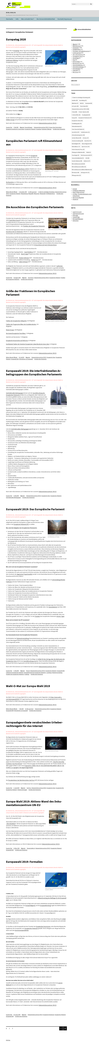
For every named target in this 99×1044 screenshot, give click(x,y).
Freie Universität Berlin (78, 129)
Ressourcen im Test (77, 63)
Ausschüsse (31, 277)
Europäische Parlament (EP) (21, 524)
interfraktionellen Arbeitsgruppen (20, 429)
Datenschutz (76, 220)
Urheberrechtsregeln (22, 790)
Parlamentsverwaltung (23, 638)
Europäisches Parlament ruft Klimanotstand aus (34, 142)
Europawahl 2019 (15, 359)
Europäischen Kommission (43, 926)
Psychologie (75, 155)
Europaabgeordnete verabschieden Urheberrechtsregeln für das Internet (34, 724)
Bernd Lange (24, 254)
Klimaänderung (24, 193)
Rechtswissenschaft (86, 155)
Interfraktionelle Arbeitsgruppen (14, 393)
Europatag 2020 (16, 39)
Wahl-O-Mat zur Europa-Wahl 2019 (28, 686)
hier (19, 114)
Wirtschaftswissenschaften (79, 167)
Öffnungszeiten (76, 175)
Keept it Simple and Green (78, 192)
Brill (82, 103)
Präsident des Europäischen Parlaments (15, 674)
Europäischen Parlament (31, 928)
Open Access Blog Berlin (78, 197)
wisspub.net (75, 199)
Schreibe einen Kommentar (59, 129)
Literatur (86, 138)
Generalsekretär (52, 607)
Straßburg (26, 674)
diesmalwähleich (11, 824)
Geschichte (75, 132)
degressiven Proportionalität (24, 574)
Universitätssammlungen (78, 67)
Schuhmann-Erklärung (12, 60)
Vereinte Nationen (77, 161)
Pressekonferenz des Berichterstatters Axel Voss (21, 780)
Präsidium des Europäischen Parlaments (34, 226)
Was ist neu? (75, 72)
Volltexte (87, 161)
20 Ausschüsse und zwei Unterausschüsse (45, 245)
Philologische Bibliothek (78, 152)
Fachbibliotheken (76, 49)
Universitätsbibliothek (78, 65)
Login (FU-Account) (77, 212)
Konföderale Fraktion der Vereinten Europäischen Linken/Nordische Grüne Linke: (27, 344)
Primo (74, 60)
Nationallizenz (76, 146)
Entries (75, 215)
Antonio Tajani (60, 616)
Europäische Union (51, 357)
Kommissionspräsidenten (22, 930)
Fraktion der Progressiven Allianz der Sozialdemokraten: (21, 324)
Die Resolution (10, 182)
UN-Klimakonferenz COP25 (21, 169)
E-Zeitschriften (76, 115)
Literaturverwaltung (77, 141)
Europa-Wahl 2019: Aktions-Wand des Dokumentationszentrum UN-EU (34, 803)
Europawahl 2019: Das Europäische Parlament (35, 509)
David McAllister (28, 252)
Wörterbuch (75, 172)
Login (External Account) (78, 213)
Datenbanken (76, 47)
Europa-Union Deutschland (55, 127)
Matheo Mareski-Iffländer (11, 192)
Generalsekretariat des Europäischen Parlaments (35, 672)
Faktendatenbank (77, 126)
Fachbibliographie (77, 123)
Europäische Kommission (48, 1014)
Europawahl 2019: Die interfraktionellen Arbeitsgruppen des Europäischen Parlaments (34, 372)
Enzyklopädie (86, 115)
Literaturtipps (76, 58)
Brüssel (28, 671)
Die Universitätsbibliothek (46, 19)
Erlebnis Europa (10, 120)
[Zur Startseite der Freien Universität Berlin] (18, 5)
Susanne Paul (9, 127)
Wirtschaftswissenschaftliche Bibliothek (82, 169)
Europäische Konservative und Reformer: (17, 340)
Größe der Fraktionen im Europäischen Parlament (30, 293)
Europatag (16, 50)
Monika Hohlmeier (24, 258)
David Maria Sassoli (14, 220)
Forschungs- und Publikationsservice (81, 51)
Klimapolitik (30, 193)
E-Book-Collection (84, 112)
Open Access (86, 146)
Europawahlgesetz (30, 905)
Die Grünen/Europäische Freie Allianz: (16, 333)
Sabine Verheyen (23, 262)
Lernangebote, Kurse (77, 56)
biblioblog (11, 13)
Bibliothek (75, 103)
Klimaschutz (36, 193)
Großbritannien (85, 132)
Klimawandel (43, 193)
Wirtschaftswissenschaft (78, 164)
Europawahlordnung (45, 905)
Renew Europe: (10, 330)
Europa (74, 118)
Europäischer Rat (60, 788)
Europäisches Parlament (30, 129)
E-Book (74, 112)
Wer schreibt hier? (27, 19)
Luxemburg (49, 672)
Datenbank (88, 103)
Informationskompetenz (78, 135)
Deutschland (84, 106)
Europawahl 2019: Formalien (24, 862)
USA (87, 158)
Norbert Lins (34, 260)
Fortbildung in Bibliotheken (79, 190)
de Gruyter (75, 106)
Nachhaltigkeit (76, 143)
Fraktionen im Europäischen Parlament (14, 672)
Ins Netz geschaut (32, 192)
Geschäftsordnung (28, 661)
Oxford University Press (78, 149)
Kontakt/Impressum (65, 19)
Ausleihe (75, 100)
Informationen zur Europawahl (26, 359)
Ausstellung (83, 100)
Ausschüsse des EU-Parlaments (14, 232)
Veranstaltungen (28, 127)
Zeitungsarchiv (85, 172)
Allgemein (22, 127)
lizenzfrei (88, 141)
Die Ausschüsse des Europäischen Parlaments (35, 207)
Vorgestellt (75, 70)
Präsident (37, 616)
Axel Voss (29, 788)
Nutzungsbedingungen (78, 219)
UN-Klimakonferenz (50, 193)
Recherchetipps (76, 61)
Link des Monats (76, 138)
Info (17, 19)
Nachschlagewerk (87, 143)
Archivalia (75, 189)
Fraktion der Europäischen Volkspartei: (16, 321)
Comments (76, 217)
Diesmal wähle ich (31, 848)
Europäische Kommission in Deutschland (15, 129)
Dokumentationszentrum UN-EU (47, 123)
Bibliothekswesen (77, 46)
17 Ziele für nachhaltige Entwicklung (46, 192)
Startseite (9, 19)
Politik (88, 152)
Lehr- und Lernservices (78, 54)
